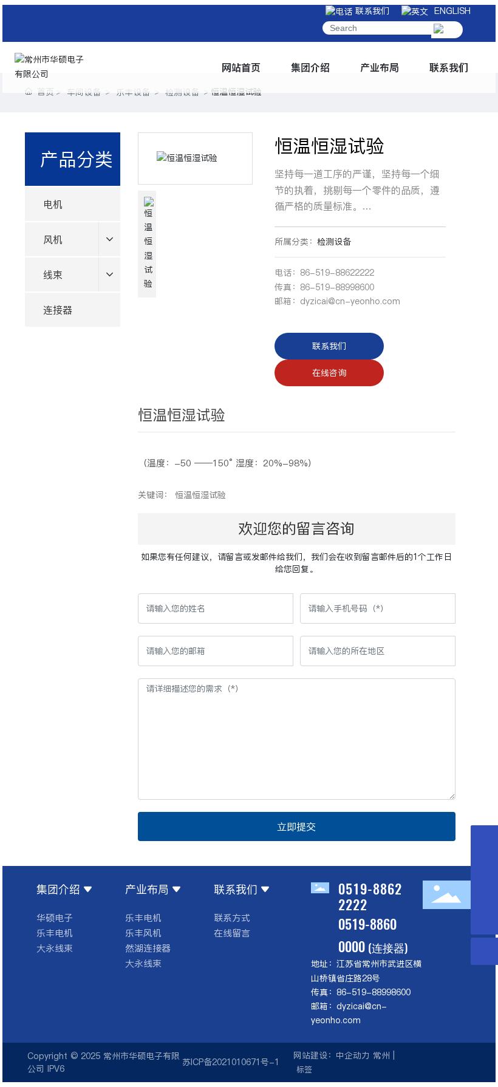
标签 (304, 1069)
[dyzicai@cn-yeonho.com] (484, 866)
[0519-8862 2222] (484, 893)
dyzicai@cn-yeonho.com (350, 301)
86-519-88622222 (337, 273)
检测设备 (334, 242)
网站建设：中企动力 (331, 1055)
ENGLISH (449, 11)
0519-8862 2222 (370, 896)
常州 (381, 1055)
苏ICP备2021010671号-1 (230, 1062)
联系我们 (370, 11)
